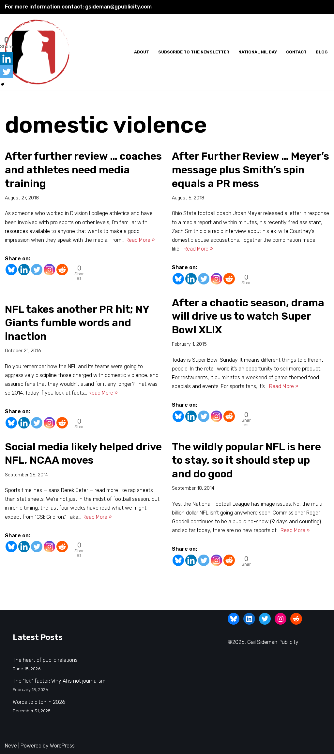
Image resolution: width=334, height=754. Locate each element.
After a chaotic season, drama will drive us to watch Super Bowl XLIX (248, 316)
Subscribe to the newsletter (193, 52)
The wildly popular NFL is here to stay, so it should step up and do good (246, 460)
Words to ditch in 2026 (39, 702)
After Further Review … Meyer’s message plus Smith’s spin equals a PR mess (250, 169)
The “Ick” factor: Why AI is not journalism (59, 681)
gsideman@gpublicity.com (118, 7)
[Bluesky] (11, 269)
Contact (296, 52)
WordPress (62, 746)
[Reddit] (62, 269)
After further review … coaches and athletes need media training (83, 169)
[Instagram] (49, 269)
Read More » (140, 240)
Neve (11, 746)
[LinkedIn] (249, 619)
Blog (322, 52)
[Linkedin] (24, 269)
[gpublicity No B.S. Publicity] (39, 52)
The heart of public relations (45, 660)
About (141, 52)
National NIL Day (257, 52)
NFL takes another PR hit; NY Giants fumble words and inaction (77, 322)
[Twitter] (36, 269)
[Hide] (2, 84)
